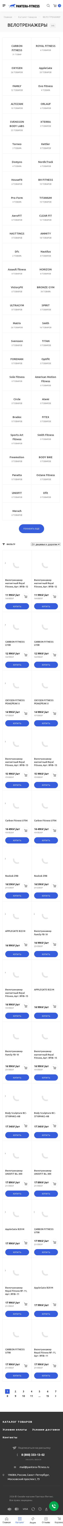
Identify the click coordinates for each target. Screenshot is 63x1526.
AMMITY (45, 233)
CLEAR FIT (45, 215)
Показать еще (31, 529)
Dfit (45, 492)
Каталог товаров (27, 17)
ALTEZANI (17, 103)
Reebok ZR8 (11, 876)
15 (47, 1396)
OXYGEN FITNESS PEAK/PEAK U (15, 702)
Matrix (17, 323)
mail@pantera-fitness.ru (34, 1467)
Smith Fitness (45, 434)
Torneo (17, 144)
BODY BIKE (45, 457)
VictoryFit (17, 287)
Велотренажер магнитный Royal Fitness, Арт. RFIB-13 (16, 762)
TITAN (46, 341)
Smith (45, 323)
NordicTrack (45, 161)
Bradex (17, 417)
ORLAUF (46, 103)
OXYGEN (17, 67)
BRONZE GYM (45, 287)
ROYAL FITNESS (45, 45)
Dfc (17, 251)
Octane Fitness (45, 475)
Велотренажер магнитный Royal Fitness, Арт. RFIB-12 (16, 583)
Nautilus (46, 251)
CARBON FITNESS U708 (44, 1231)
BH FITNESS (45, 179)
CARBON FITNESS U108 (15, 643)
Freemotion (17, 457)
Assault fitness (17, 269)
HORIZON (46, 269)
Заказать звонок (33, 1460)
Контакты (10, 1437)
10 (23, 1396)
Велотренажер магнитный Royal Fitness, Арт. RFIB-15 (16, 992)
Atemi (45, 399)
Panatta (17, 475)
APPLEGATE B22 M (15, 931)
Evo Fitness (45, 86)
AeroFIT (17, 215)
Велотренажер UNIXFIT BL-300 (14, 1172)
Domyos (17, 161)
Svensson (17, 341)
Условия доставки (46, 1429)
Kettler (45, 144)
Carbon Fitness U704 (16, 820)
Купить (17, 606)
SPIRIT (46, 305)
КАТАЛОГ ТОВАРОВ (17, 1421)
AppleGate (45, 67)
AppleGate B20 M (14, 1229)
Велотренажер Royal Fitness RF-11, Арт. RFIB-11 (16, 1290)
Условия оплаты (15, 1429)
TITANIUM (45, 197)
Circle (16, 399)
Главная (8, 17)
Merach (17, 510)
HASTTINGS (17, 233)
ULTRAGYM (17, 305)
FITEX (45, 417)
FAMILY (17, 86)
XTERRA (45, 121)
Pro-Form (17, 197)
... (39, 1396)
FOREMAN (16, 359)
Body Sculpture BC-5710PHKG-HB (16, 1114)
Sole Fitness (16, 376)
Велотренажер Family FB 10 (42, 932)
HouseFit (16, 179)
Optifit (45, 359)
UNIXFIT (17, 492)
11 (31, 1396)
